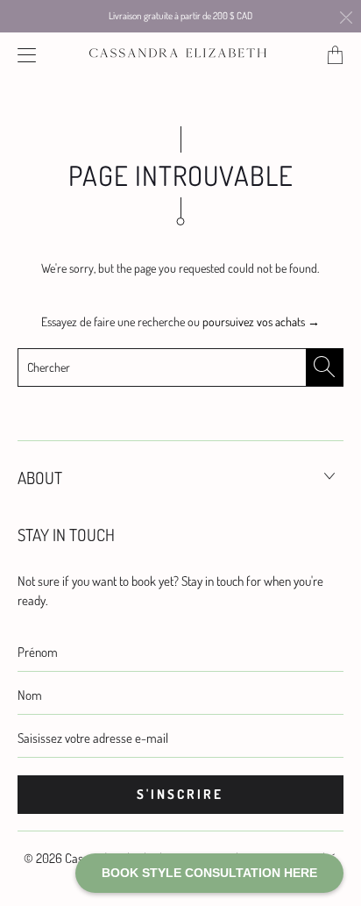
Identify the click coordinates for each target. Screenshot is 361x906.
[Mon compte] (23, 55)
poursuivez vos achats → (261, 321)
